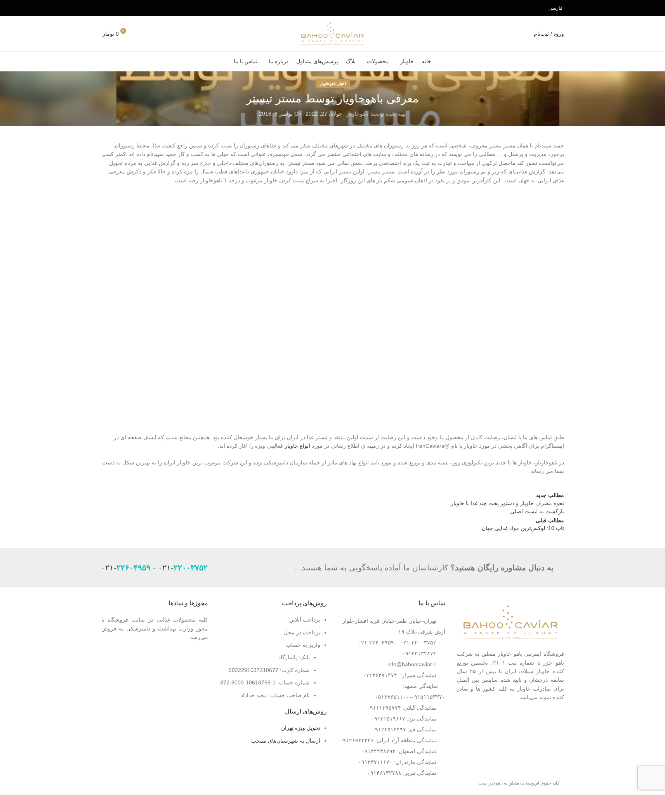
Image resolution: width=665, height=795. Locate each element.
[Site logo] (332, 33)
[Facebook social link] (135, 8)
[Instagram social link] (116, 8)
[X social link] (125, 8)
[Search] (141, 34)
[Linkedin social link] (106, 8)
